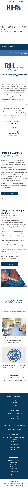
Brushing (15, 408)
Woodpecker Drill (15, 444)
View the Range (7, 193)
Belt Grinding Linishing (15, 400)
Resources (21, 1)
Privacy (16, 481)
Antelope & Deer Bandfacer (15, 429)
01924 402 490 (14, 471)
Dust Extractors (15, 418)
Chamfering (15, 416)
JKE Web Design (19, 485)
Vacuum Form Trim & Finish (15, 413)
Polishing (15, 402)
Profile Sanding (15, 410)
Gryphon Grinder (15, 441)
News (12, 1)
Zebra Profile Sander (15, 447)
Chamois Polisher (15, 434)
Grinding (15, 405)
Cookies (12, 481)
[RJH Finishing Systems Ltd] (14, 11)
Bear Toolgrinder (15, 432)
